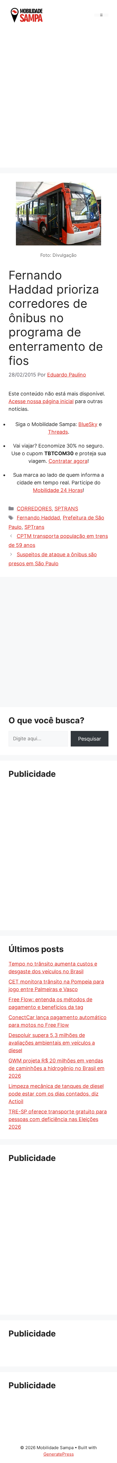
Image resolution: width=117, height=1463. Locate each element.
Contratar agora (68, 461)
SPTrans (34, 527)
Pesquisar (89, 739)
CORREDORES (34, 509)
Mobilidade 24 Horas (58, 490)
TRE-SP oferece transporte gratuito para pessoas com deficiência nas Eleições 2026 (58, 1119)
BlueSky (87, 424)
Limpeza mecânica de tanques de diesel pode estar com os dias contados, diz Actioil (56, 1093)
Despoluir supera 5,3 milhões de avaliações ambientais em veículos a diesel (52, 1042)
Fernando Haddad (38, 518)
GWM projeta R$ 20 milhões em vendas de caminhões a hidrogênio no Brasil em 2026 (57, 1068)
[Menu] (101, 15)
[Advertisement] (58, 97)
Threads (58, 432)
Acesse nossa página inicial (41, 401)
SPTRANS (66, 509)
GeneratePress (58, 1454)
